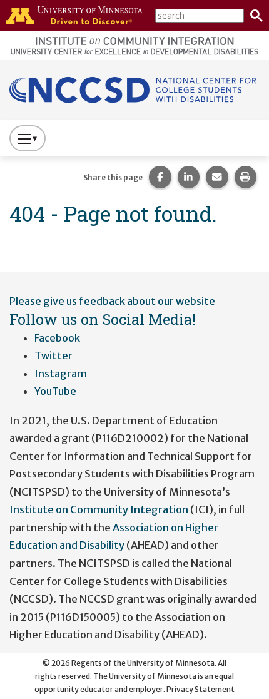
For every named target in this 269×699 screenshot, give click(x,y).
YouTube (55, 391)
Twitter (53, 355)
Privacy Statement (200, 689)
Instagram (60, 373)
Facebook (57, 338)
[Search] (253, 16)
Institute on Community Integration (98, 509)
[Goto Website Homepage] (134, 89)
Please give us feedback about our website (112, 301)
